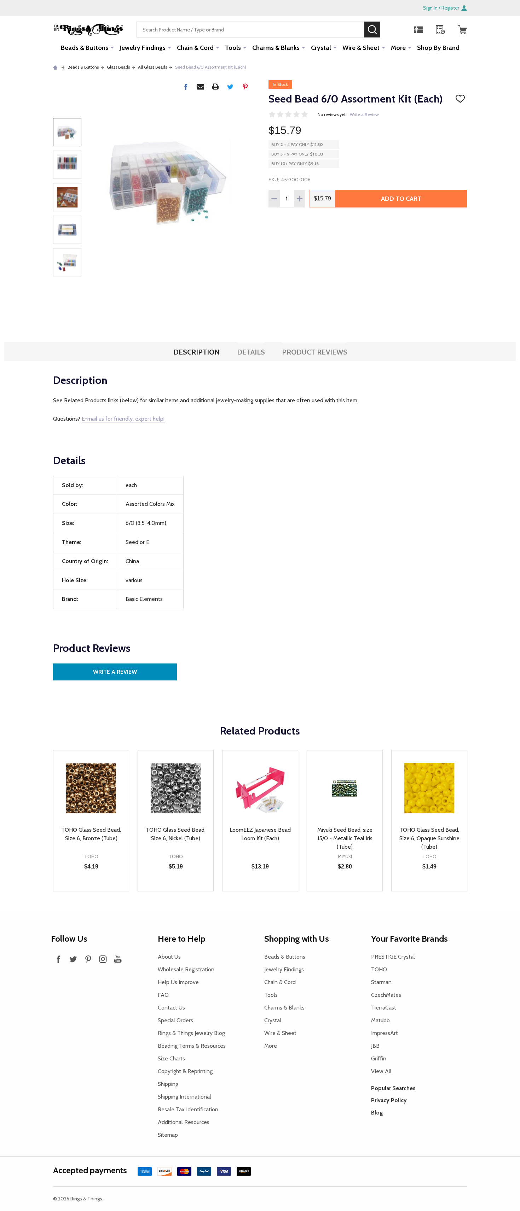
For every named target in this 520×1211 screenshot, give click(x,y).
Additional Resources (183, 1122)
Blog (377, 1112)
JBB (375, 1045)
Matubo (380, 1020)
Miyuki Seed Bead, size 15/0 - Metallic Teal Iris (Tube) (344, 838)
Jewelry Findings (143, 48)
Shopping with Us (296, 939)
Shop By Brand (438, 48)
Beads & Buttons (84, 48)
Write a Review (364, 114)
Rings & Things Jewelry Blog (191, 1033)
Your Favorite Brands (409, 939)
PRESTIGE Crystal (393, 956)
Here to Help (182, 939)
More (398, 48)
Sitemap (168, 1134)
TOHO (379, 969)
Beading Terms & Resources (192, 1045)
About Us (169, 956)
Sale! (391, 29)
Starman (381, 982)
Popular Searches (393, 1088)
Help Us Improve (178, 982)
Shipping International (184, 1096)
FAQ (163, 994)
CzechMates (386, 994)
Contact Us (171, 1007)
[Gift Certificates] (418, 29)
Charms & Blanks (276, 48)
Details (251, 352)
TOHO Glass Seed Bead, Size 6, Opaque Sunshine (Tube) (429, 838)
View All (381, 1071)
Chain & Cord (195, 48)
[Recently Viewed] (440, 29)
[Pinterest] (245, 86)
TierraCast (383, 1007)
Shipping (168, 1084)
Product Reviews (314, 352)
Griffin (378, 1058)
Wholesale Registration (186, 969)
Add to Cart (401, 199)
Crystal (321, 48)
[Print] (215, 86)
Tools (233, 48)
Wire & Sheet (361, 48)
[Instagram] (103, 959)
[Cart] (462, 29)
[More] (112, 47)
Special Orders (175, 1020)
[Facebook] (185, 86)
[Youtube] (117, 959)
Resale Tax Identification (188, 1109)
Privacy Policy (389, 1100)
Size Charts (171, 1058)
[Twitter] (230, 86)
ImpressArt (384, 1033)
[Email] (200, 86)
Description (196, 352)
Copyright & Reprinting (185, 1071)
